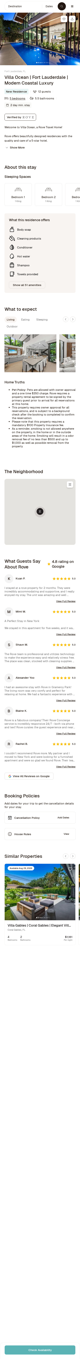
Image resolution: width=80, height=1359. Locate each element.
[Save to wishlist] (64, 19)
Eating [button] (25, 319)
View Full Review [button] (66, 601)
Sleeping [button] (42, 319)
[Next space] (73, 319)
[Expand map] (70, 484)
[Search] (62, 6)
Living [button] (11, 319)
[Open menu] (72, 6)
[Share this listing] (72, 19)
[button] (23, 6)
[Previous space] (65, 319)
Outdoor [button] (12, 326)
